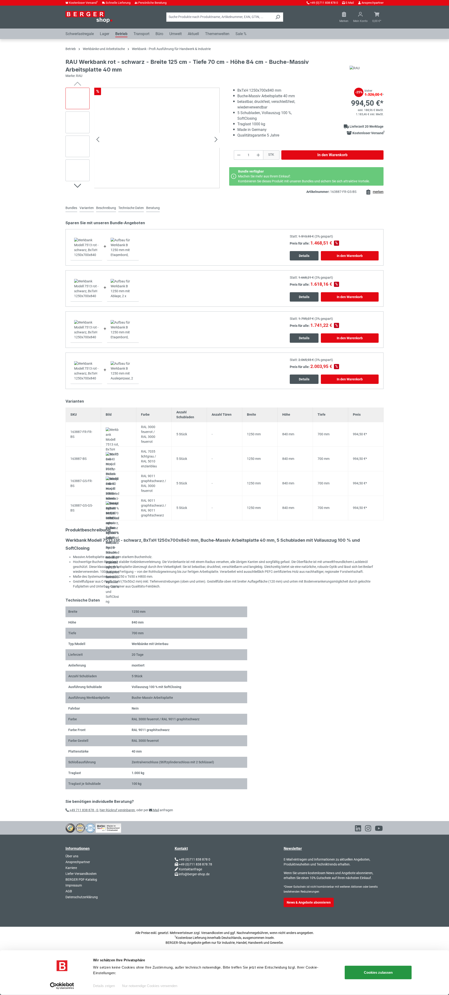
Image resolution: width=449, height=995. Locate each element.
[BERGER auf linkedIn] (358, 829)
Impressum (73, 885)
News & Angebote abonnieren (309, 902)
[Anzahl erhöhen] (258, 155)
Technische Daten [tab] (131, 208)
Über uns (71, 856)
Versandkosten (212, 933)
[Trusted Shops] (70, 827)
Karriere (71, 868)
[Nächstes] (216, 140)
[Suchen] (277, 17)
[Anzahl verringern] (239, 155)
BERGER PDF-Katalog (81, 879)
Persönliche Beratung (152, 2)
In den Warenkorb (332, 155)
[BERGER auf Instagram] (368, 829)
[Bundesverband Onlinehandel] (108, 827)
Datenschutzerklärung (81, 897)
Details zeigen (104, 986)
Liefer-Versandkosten (81, 874)
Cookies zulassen (378, 972)
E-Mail (350, 2)
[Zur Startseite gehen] (88, 17)
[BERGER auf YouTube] (379, 829)
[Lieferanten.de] (80, 827)
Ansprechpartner (373, 2)
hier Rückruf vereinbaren (117, 810)
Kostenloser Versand (83, 2)
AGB (68, 891)
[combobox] (219, 17)
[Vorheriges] (97, 140)
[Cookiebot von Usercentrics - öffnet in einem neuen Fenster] (62, 985)
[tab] (87, 208)
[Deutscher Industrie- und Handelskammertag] (90, 827)
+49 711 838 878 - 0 (83, 810)
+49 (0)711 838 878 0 (324, 2)
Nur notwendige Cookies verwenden (149, 986)
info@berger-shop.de (194, 874)
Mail (155, 810)
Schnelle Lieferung (118, 2)
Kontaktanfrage (190, 869)
